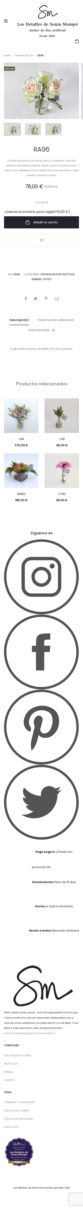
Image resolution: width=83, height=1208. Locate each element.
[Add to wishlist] (41, 240)
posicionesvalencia (43, 1033)
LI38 (21, 439)
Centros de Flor (24, 55)
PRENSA (8, 1072)
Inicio (7, 55)
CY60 (62, 494)
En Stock (69, 274)
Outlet (47, 279)
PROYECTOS (11, 1063)
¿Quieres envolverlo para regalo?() (37, 211)
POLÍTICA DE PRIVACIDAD (18, 1119)
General (36, 279)
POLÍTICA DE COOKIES (16, 1110)
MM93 (21, 494)
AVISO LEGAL (11, 1127)
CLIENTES (9, 1080)
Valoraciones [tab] (41, 330)
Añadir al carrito (45, 222)
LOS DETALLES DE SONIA (17, 1055)
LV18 (62, 439)
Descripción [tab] (19, 320)
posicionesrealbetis (16, 1033)
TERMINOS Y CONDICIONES (19, 1102)
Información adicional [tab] (56, 320)
